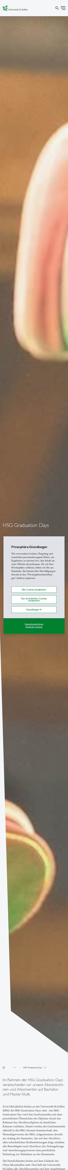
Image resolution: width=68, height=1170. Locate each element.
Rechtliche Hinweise (34, 627)
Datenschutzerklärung (34, 624)
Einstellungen (33, 609)
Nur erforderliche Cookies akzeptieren (34, 599)
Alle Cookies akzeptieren (34, 589)
